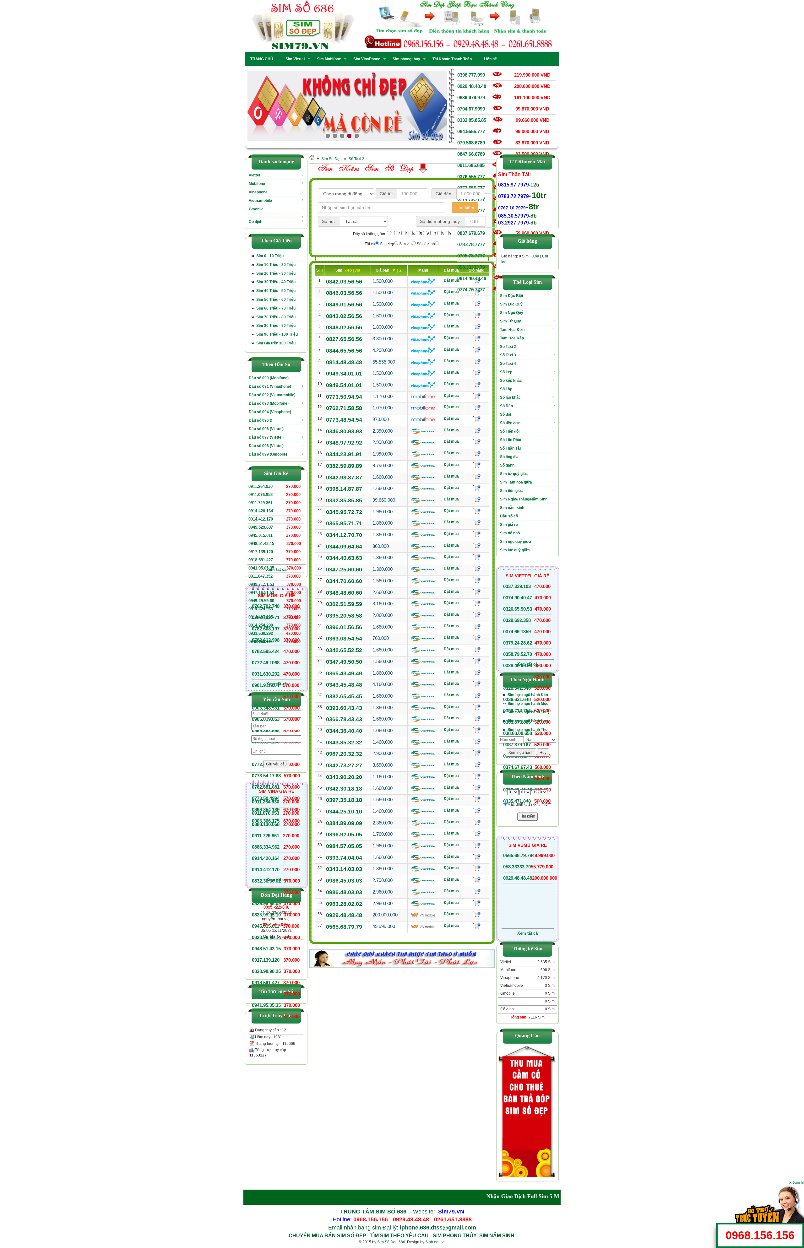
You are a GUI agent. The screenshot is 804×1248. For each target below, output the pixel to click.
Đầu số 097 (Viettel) (266, 437)
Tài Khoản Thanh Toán (452, 59)
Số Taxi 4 (508, 363)
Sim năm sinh (512, 507)
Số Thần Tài (510, 448)
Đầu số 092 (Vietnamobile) (272, 395)
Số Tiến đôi (509, 431)
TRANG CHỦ (261, 59)
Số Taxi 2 (508, 346)
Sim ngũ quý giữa (515, 541)
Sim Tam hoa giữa (516, 482)
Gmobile (256, 209)
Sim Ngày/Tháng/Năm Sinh (523, 499)
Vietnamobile (260, 200)
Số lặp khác (510, 397)
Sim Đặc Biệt (511, 296)
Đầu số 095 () (260, 420)
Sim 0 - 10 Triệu (270, 256)
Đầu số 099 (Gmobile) (268, 454)
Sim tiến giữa (512, 491)
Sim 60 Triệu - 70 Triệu (276, 308)
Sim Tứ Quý (510, 321)
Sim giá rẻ (509, 524)
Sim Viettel (293, 59)
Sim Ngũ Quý (511, 313)
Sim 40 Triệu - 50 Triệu (276, 291)
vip (357, 270)
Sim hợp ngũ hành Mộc (528, 703)
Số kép (506, 372)
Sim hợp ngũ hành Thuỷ (529, 712)
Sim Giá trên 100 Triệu (276, 343)
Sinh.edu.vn (435, 1242)
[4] (289, 106)
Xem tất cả (276, 569)
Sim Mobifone (327, 59)
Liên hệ (490, 59)
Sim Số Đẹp (331, 159)
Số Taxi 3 (356, 159)
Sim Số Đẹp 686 (391, 1242)
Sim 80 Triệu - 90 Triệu (276, 325)
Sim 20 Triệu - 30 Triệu (276, 273)
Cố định (255, 221)
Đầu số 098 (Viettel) (266, 446)
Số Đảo (506, 406)
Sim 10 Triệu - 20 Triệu (276, 264)
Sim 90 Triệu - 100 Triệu (277, 334)
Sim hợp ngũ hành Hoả (528, 721)
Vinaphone (258, 192)
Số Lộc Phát (510, 440)
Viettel (254, 175)
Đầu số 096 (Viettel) (266, 429)
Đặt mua (451, 280)
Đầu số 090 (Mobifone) (269, 378)
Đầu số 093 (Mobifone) (269, 403)
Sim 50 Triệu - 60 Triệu (276, 299)
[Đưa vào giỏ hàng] (477, 303)
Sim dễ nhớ (510, 533)
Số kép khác (511, 380)
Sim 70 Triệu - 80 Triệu (276, 317)
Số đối (505, 414)
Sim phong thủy (404, 59)
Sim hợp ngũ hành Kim (528, 695)
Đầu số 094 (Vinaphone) (270, 412)
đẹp (349, 270)
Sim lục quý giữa (515, 550)
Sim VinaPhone (365, 59)
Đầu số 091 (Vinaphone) (270, 386)
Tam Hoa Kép (512, 338)
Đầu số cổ (509, 516)
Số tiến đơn (510, 423)
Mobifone (257, 183)
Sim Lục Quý (511, 304)
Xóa (535, 256)
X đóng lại (796, 1182)
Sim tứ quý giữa (514, 474)
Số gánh (507, 465)
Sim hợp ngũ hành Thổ (527, 729)
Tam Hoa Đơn (512, 329)
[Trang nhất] (311, 159)
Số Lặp (506, 389)
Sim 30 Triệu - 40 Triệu (276, 282)
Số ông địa (509, 457)
